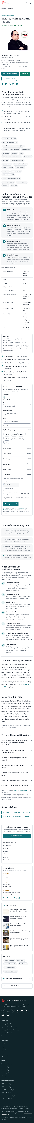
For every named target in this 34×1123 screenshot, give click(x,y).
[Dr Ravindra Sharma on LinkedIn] (6, 84)
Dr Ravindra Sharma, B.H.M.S (21, 790)
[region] (17, 299)
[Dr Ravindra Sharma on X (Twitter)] (10, 84)
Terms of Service (22, 508)
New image (26, 493)
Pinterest (27, 812)
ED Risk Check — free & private (9, 1093)
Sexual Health (23, 964)
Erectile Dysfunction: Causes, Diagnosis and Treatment (18, 917)
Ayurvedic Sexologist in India (9, 1027)
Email (5, 418)
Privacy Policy (6, 510)
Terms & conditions (6, 1064)
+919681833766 (10, 79)
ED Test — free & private (7, 1084)
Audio (8, 399)
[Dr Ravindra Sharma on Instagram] (13, 84)
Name (5, 403)
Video (8, 397)
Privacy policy (5, 1067)
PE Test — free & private (7, 1087)
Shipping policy (5, 1073)
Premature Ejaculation (11, 971)
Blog (2, 1047)
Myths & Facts (20, 960)
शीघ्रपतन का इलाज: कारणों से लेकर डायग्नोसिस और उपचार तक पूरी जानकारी (19, 910)
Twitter (7, 812)
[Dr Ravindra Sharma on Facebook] (2, 84)
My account (4, 1056)
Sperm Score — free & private (9, 1096)
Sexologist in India (6, 1024)
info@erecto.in (5, 1114)
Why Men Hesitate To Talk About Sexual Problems (19, 946)
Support (3, 1053)
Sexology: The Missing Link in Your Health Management (19, 925)
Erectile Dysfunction (10, 967)
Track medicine (5, 1036)
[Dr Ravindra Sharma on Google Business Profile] (17, 84)
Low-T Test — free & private (8, 1090)
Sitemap (3, 1076)
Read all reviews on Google (10, 898)
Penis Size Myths (9, 960)
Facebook (17, 812)
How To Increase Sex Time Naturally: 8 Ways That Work (20, 932)
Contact (3, 1050)
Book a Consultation (17, 836)
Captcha (5, 482)
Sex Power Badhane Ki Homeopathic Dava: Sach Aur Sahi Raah (20, 939)
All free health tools (6, 1099)
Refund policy (5, 1070)
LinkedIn (7, 816)
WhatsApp (25, 74)
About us (3, 1044)
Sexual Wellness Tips (10, 964)
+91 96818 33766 (28, 1113)
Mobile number (7, 410)
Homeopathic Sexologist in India (10, 1030)
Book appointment (11, 74)
